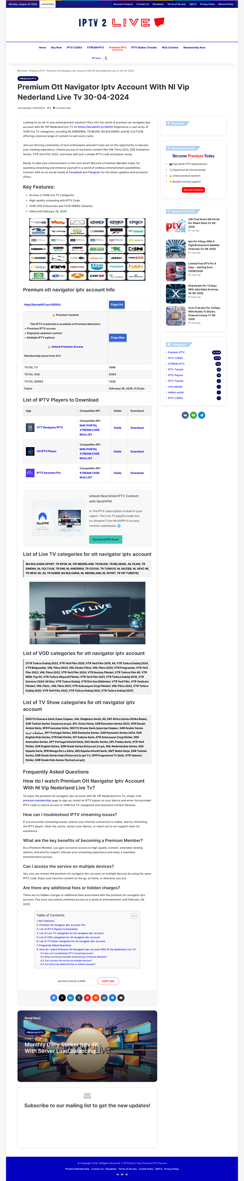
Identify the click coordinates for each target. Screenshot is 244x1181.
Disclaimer (158, 4)
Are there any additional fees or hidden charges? (70, 964)
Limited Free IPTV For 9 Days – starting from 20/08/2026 (202, 267)
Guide (117, 427)
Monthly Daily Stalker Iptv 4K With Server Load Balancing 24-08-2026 (61, 1050)
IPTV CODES (74, 47)
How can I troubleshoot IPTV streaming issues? (68, 953)
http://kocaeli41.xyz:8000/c (42, 304)
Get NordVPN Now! (106, 539)
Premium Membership (77, 1168)
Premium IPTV (117, 47)
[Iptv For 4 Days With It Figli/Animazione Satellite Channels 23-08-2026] (176, 249)
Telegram (94, 172)
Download (137, 427)
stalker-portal (176, 392)
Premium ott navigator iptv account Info (62, 925)
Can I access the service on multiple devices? (68, 960)
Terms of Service (176, 4)
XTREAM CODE (89, 430)
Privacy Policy (207, 4)
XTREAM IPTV (95, 47)
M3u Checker (170, 47)
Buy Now (56, 47)
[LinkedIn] (70, 997)
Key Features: (46, 920)
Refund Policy (225, 4)
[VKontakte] (104, 997)
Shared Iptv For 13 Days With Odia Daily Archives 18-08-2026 (203, 289)
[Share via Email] (121, 997)
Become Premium (123, 4)
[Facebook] (53, 997)
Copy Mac (118, 337)
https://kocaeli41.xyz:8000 (95, 127)
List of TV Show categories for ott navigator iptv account (72, 941)
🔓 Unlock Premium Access (65, 346)
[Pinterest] (87, 997)
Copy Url (117, 304)
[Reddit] (95, 997)
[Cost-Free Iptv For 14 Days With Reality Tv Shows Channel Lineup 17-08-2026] (176, 316)
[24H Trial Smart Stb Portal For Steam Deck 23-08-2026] (176, 227)
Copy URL (108, 981)
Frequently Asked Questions (55, 945)
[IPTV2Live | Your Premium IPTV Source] (122, 23)
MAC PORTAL (88, 425)
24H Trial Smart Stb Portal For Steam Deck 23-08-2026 (204, 223)
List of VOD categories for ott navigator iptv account (69, 937)
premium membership (37, 800)
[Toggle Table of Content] (132, 916)
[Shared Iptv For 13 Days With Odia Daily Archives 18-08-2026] (176, 294)
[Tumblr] (79, 997)
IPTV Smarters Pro (49, 472)
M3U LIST (86, 434)
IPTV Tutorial (175, 369)
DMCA (192, 4)
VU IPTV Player (46, 451)
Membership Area (194, 47)
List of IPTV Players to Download (58, 929)
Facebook (75, 172)
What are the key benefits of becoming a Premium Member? (76, 956)
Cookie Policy (146, 1168)
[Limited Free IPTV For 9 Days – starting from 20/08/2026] (176, 271)
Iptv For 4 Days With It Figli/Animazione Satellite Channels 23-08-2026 (203, 245)
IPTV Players (175, 375)
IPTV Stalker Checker (144, 47)
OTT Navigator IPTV (50, 427)
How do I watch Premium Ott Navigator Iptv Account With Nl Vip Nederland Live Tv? (87, 949)
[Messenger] (112, 997)
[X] (62, 997)
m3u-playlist (175, 386)
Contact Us (142, 4)
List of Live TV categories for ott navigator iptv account (71, 933)
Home (42, 47)
